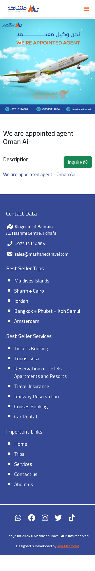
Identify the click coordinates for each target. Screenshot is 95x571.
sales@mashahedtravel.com (41, 254)
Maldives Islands (31, 280)
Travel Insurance (31, 386)
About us (23, 484)
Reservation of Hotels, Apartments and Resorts (40, 372)
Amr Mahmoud (68, 546)
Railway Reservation (36, 396)
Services (23, 464)
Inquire (75, 162)
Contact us (25, 474)
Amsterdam (26, 321)
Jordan (21, 300)
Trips (19, 454)
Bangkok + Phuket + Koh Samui (47, 311)
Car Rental (25, 416)
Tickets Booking (31, 348)
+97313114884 (30, 244)
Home (20, 443)
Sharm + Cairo (29, 290)
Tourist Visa (27, 358)
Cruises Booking (31, 406)
